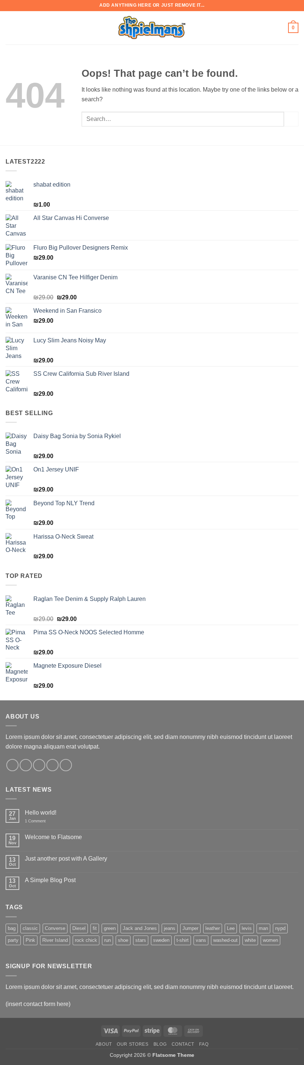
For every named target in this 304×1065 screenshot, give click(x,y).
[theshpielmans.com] (152, 27)
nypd (280, 928)
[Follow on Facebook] (12, 765)
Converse (55, 928)
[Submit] (291, 119)
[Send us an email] (52, 765)
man (263, 928)
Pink (30, 940)
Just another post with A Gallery (66, 858)
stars (140, 940)
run (107, 940)
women (270, 940)
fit (95, 928)
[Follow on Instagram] (26, 765)
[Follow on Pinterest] (66, 765)
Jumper (190, 928)
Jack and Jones (140, 928)
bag (12, 928)
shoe (123, 940)
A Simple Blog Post (50, 880)
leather (212, 928)
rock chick (86, 940)
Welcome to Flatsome (53, 837)
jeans (169, 928)
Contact (183, 1044)
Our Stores (132, 1044)
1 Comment (40, 821)
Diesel (79, 928)
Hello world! (40, 812)
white (250, 940)
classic (30, 928)
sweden (161, 940)
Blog (159, 1044)
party (13, 940)
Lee (231, 928)
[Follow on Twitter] (39, 765)
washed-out (225, 940)
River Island (55, 940)
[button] (10, 28)
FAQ (203, 1044)
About (104, 1044)
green (110, 928)
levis (247, 928)
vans (201, 940)
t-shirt (182, 940)
